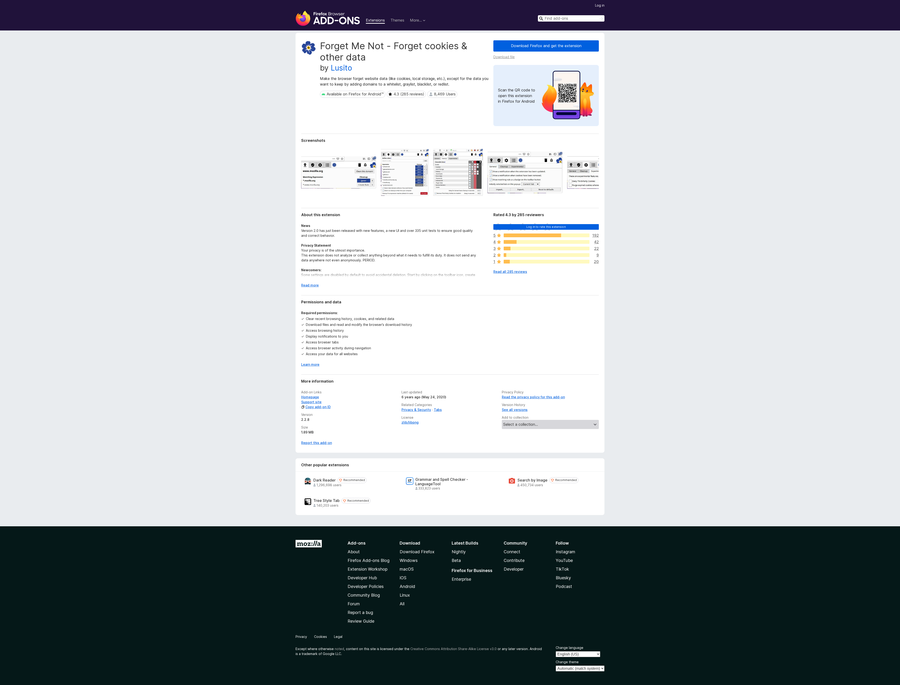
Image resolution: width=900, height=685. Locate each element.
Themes (397, 20)
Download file (504, 57)
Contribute (514, 560)
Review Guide (361, 621)
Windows (409, 560)
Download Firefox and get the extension (546, 45)
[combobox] (571, 18)
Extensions (375, 20)
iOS (403, 577)
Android (407, 586)
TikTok (562, 569)
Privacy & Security (416, 410)
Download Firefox (417, 551)
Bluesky (563, 577)
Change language (569, 648)
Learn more (310, 364)
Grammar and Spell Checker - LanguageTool (441, 481)
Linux (405, 595)
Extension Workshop (367, 569)
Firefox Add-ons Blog (369, 560)
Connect (512, 551)
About (354, 551)
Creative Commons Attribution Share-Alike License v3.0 (453, 649)
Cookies (320, 637)
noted (339, 649)
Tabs (438, 410)
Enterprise (461, 579)
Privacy (301, 637)
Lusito (341, 67)
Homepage (310, 397)
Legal (338, 637)
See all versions (515, 410)
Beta (456, 560)
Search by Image (533, 480)
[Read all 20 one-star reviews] (546, 261)
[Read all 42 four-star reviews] (546, 242)
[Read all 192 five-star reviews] (546, 235)
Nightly (459, 551)
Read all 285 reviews (510, 272)
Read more (310, 285)
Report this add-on (316, 443)
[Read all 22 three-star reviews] (546, 248)
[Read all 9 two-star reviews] (546, 255)
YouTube (564, 560)
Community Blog (364, 595)
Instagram (565, 551)
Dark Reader (324, 480)
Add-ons (357, 543)
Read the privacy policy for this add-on (533, 397)
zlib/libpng (410, 422)
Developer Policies (366, 586)
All (402, 603)
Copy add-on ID (318, 407)
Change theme (567, 662)
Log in (599, 5)
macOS (407, 569)
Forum (354, 603)
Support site (311, 402)
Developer (514, 569)
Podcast (564, 586)
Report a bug (360, 612)
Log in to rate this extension (546, 227)
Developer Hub (362, 577)
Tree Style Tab (326, 500)
